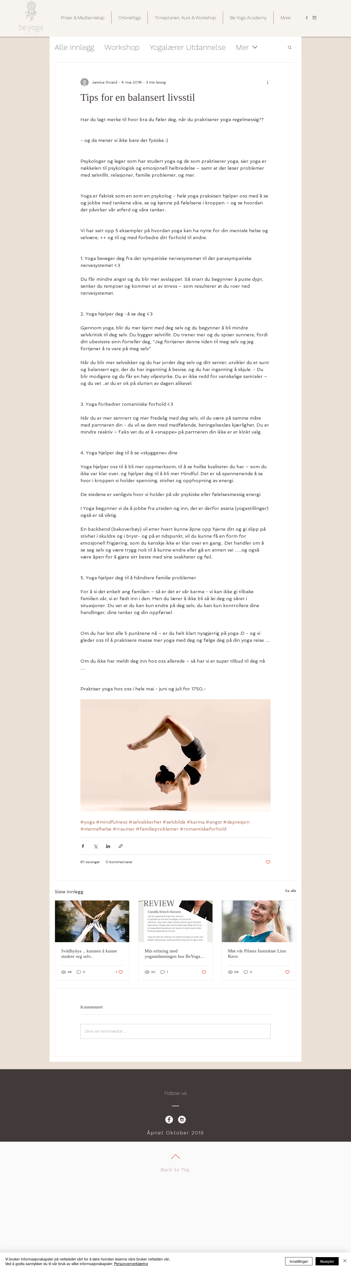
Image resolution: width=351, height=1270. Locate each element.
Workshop (122, 47)
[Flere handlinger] (267, 82)
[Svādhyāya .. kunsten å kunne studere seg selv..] (92, 921)
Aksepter (327, 1261)
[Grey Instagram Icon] (314, 17)
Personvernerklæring (131, 1263)
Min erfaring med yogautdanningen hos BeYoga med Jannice (172, 953)
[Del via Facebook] (82, 846)
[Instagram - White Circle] (182, 1119)
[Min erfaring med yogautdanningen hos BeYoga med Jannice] (175, 921)
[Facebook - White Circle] (169, 1119)
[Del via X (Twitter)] (95, 846)
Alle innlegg (74, 47)
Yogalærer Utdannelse (188, 47)
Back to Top (175, 1169)
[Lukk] (345, 1261)
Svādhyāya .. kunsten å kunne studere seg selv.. (89, 953)
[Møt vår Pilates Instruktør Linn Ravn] (259, 921)
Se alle (290, 891)
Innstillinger (299, 1261)
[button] (82, 17)
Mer (242, 47)
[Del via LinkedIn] (108, 846)
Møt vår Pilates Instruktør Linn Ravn (257, 953)
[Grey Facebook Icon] (306, 17)
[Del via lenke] (120, 846)
